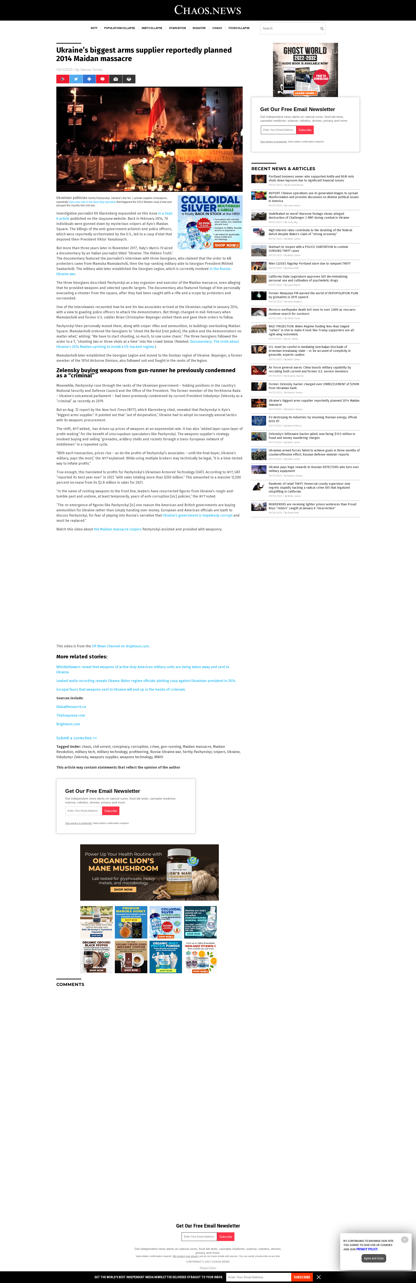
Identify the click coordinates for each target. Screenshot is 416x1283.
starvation (177, 28)
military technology (112, 752)
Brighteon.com (68, 724)
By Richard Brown (293, 185)
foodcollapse (239, 28)
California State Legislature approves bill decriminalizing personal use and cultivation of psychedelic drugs (308, 278)
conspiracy (120, 747)
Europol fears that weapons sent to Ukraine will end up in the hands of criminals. (121, 689)
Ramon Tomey (91, 70)
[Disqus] (149, 1045)
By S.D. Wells (291, 339)
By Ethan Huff (291, 268)
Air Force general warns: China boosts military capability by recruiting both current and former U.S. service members (310, 369)
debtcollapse (152, 28)
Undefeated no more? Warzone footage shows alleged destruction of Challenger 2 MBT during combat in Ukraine (309, 216)
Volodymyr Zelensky (72, 757)
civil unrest (101, 747)
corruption (139, 747)
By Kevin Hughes (293, 301)
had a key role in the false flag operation (92, 202)
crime (154, 747)
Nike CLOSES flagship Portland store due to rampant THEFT (310, 263)
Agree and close (374, 1258)
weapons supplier (104, 757)
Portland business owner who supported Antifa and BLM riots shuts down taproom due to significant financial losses (311, 178)
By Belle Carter (292, 239)
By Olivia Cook (292, 318)
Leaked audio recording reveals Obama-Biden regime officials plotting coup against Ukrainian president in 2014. (146, 681)
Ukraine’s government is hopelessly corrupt (197, 515)
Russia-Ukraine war (165, 752)
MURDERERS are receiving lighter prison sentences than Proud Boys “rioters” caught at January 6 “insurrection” (312, 506)
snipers (219, 752)
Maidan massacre (197, 747)
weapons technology (136, 757)
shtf (94, 28)
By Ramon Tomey (293, 392)
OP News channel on (120, 646)
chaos (217, 28)
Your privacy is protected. (78, 823)
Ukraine (233, 752)
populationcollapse (119, 28)
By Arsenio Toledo (294, 376)
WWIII (158, 757)
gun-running (171, 747)
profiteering (138, 752)
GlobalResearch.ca (71, 707)
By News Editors (293, 425)
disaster (199, 28)
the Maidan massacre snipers (117, 529)
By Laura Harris (292, 205)
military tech (85, 752)
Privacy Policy (208, 1267)
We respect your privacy (186, 1256)
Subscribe (302, 1277)
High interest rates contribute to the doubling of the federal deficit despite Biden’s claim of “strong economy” (310, 232)
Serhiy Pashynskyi (197, 752)
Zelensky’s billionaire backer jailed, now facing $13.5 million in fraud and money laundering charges (312, 436)
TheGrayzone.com (70, 715)
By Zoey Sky (290, 222)
